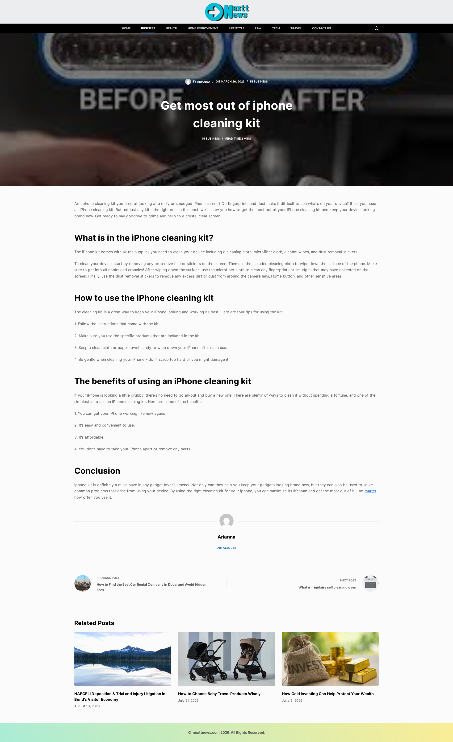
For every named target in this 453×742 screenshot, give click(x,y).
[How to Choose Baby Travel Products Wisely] (226, 659)
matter (370, 491)
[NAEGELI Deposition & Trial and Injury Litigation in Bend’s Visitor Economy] (122, 659)
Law (258, 28)
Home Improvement (203, 28)
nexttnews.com (206, 732)
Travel (296, 28)
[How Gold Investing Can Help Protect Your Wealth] (330, 659)
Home (126, 28)
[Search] (377, 28)
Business (148, 28)
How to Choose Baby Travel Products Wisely (219, 693)
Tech (276, 28)
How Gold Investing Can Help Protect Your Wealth (328, 693)
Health (171, 28)
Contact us (321, 28)
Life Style (236, 28)
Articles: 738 (226, 547)
